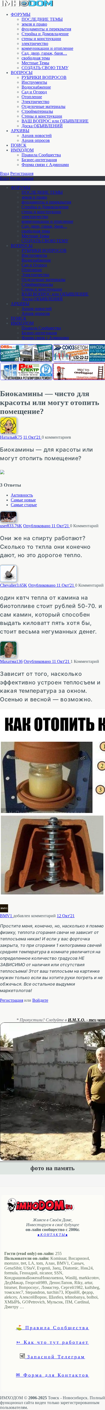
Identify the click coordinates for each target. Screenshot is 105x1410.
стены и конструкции (41, 38)
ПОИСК (18, 145)
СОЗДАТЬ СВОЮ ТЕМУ (45, 67)
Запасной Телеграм (55, 1356)
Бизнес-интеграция (39, 159)
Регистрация (21, 173)
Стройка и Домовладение (45, 33)
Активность (22, 495)
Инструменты (34, 82)
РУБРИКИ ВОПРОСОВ (44, 77)
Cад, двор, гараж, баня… (44, 53)
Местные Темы (35, 63)
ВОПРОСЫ (22, 72)
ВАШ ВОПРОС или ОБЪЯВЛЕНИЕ (55, 121)
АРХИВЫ (20, 130)
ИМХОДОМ (22, 150)
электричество (35, 43)
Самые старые (24, 504)
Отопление (32, 96)
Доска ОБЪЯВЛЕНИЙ (42, 126)
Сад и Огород (34, 92)
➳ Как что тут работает (52, 1342)
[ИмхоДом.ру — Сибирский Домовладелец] (27, 5)
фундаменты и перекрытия (46, 29)
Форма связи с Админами (45, 164)
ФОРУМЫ (20, 14)
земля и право (34, 24)
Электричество (35, 101)
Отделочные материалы (43, 106)
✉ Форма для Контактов (52, 1375)
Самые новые (23, 500)
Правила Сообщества (41, 155)
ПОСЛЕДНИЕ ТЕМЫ (42, 19)
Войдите (40, 1000)
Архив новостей (37, 135)
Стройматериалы (37, 111)
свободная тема (36, 58)
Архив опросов (36, 140)
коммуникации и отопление (47, 48)
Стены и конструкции (42, 116)
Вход (4, 173)
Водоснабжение (36, 87)
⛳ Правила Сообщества (52, 1327)
